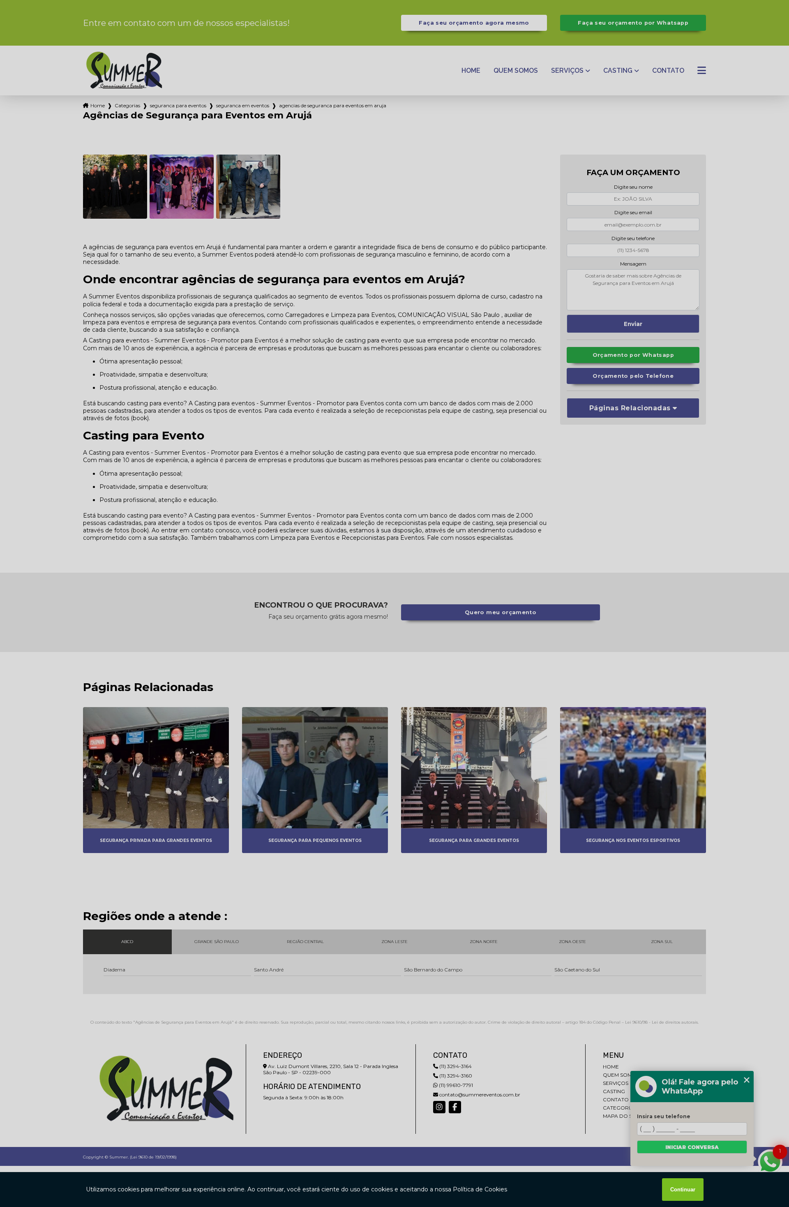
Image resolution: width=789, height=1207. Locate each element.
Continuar (682, 1189)
